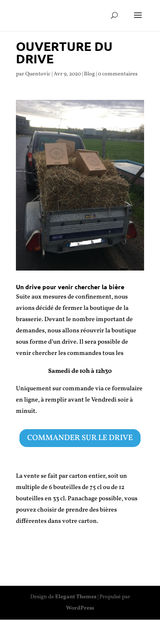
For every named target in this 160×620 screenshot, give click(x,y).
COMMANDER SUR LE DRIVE (80, 438)
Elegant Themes (75, 597)
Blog (89, 74)
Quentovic (37, 74)
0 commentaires (117, 74)
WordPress (80, 608)
